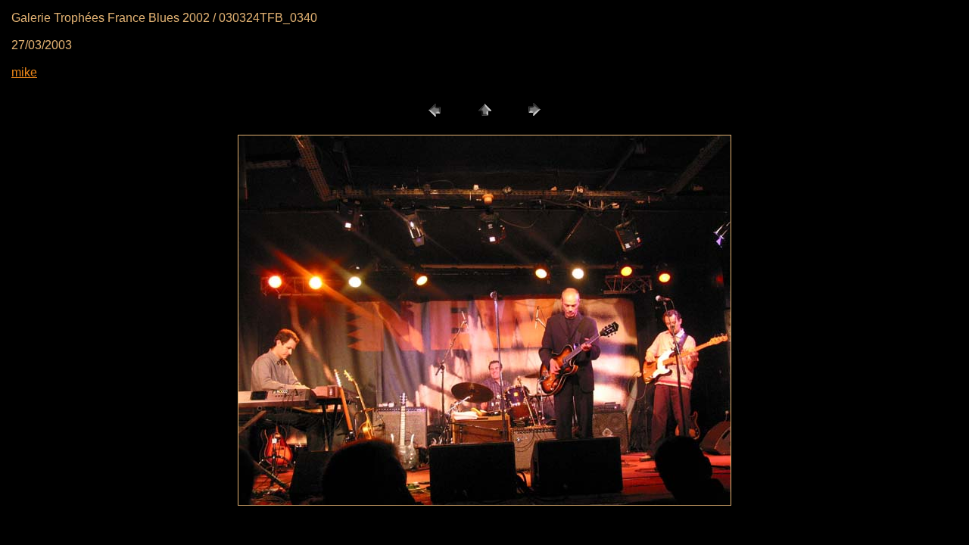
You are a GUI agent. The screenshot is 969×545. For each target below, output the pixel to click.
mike (24, 72)
